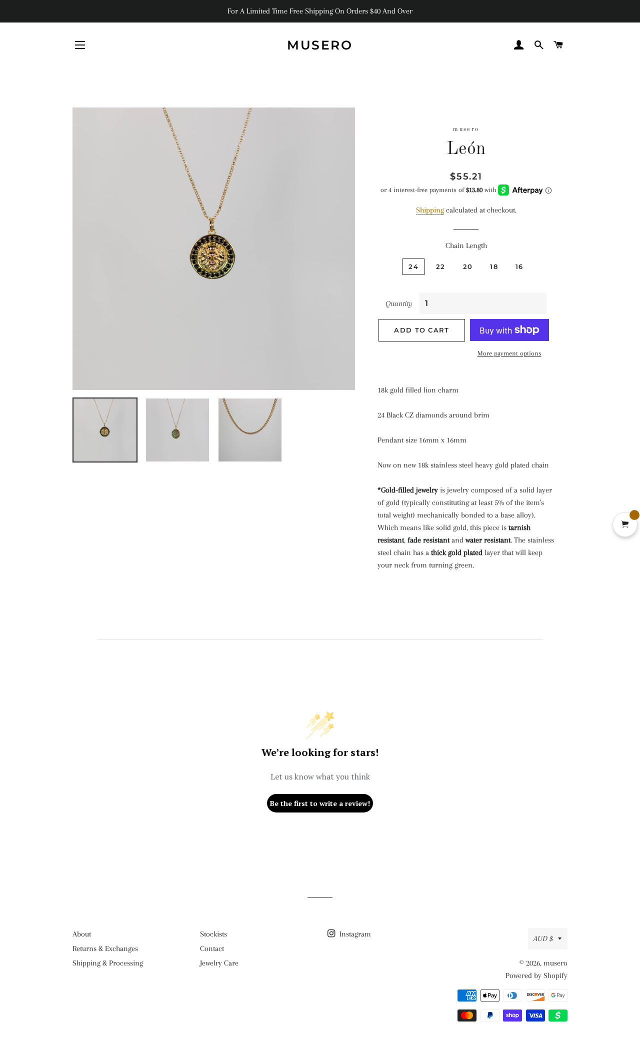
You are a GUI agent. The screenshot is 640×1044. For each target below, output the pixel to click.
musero (319, 45)
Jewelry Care (219, 963)
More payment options (510, 353)
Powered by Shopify (537, 975)
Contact (212, 948)
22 (441, 266)
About (81, 934)
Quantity (399, 303)
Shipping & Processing (107, 963)
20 (468, 266)
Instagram (354, 934)
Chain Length (466, 245)
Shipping (430, 210)
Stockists (213, 934)
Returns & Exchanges (105, 948)
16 (520, 266)
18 (494, 266)
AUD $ (543, 938)
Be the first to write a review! (320, 803)
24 (413, 266)
